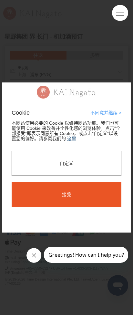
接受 (66, 194)
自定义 (66, 163)
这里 (71, 138)
